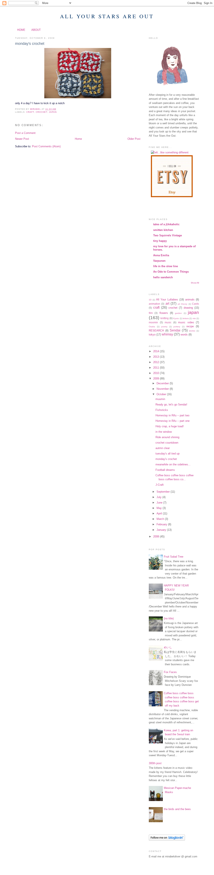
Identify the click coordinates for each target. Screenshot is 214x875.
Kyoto (176, 318)
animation (154, 303)
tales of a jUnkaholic (166, 224)
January (162, 529)
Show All (195, 283)
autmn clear (162, 448)
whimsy (167, 334)
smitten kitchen (163, 230)
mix (194, 318)
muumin (160, 399)
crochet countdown (166, 442)
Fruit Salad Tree (173, 556)
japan (53, 112)
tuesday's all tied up (167, 453)
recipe (190, 326)
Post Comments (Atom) (46, 146)
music (168, 322)
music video (186, 322)
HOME (21, 29)
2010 (156, 373)
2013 (156, 356)
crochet (41, 112)
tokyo (152, 334)
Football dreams (165, 469)
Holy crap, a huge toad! (169, 426)
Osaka (152, 326)
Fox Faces (170, 672)
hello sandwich (163, 277)
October (162, 394)
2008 (156, 536)
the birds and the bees (177, 809)
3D (150, 300)
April (160, 513)
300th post (155, 763)
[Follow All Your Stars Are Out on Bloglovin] (167, 839)
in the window (163, 431)
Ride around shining (167, 437)
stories (192, 331)
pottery (176, 326)
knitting (164, 318)
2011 (156, 367)
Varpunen (159, 260)
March (161, 518)
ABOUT (36, 29)
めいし (168, 647)
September (164, 491)
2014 (156, 351)
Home (78, 138)
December (163, 383)
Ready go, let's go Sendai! (171, 404)
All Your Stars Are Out (107, 16)
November (163, 388)
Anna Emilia (161, 255)
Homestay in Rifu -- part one (172, 420)
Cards (195, 303)
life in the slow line (165, 266)
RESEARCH (156, 330)
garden (178, 313)
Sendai (175, 330)
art (167, 303)
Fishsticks (161, 410)
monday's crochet (166, 459)
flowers (163, 313)
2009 (156, 378)
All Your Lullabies (167, 299)
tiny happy (160, 240)
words (184, 334)
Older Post (133, 138)
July (159, 497)
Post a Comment (25, 133)
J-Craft (159, 484)
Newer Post (22, 138)
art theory (182, 304)
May (160, 508)
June (160, 502)
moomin (153, 322)
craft (30, 112)
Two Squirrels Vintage (167, 235)
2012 (156, 362)
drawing (188, 307)
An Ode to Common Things (171, 271)
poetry (164, 326)
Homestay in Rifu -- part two (172, 415)
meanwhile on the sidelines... (173, 464)
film (151, 313)
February (162, 524)
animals (190, 299)
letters (186, 318)
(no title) (169, 618)
